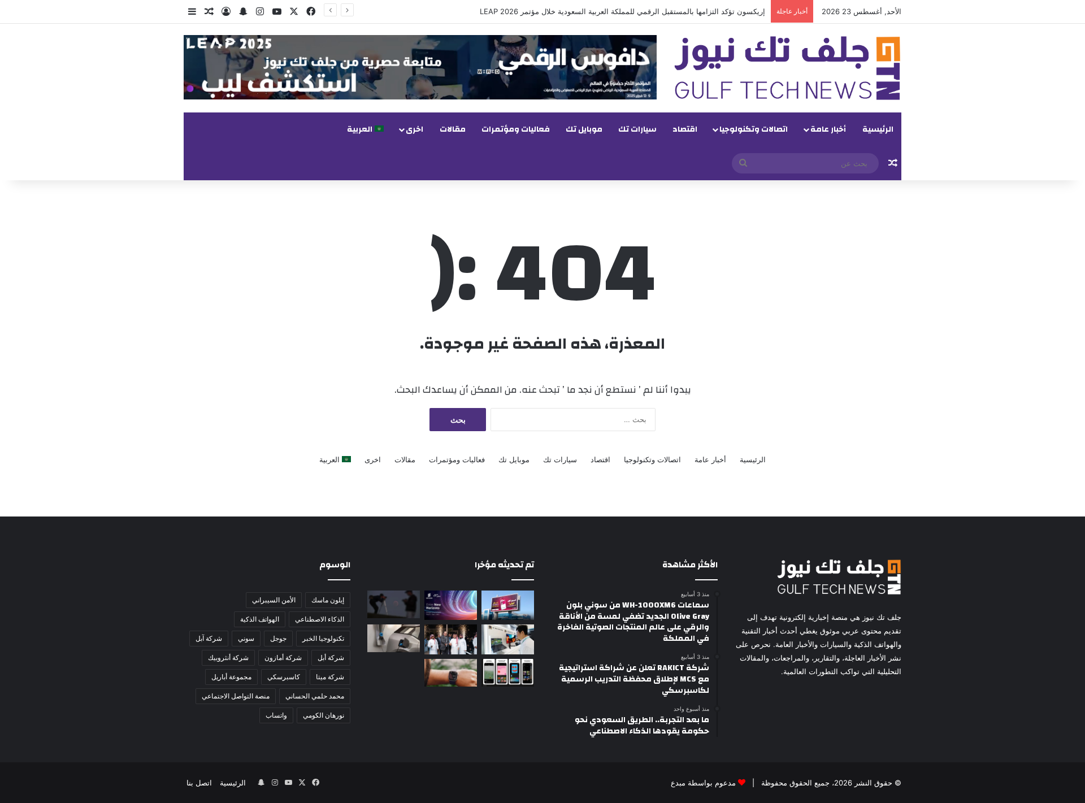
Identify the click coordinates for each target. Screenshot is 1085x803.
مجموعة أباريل (231, 676)
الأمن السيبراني (274, 600)
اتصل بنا (199, 782)
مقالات (453, 129)
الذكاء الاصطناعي (319, 619)
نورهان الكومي (323, 715)
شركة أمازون (283, 657)
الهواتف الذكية (259, 619)
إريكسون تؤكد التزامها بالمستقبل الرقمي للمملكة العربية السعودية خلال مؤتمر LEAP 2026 (622, 11)
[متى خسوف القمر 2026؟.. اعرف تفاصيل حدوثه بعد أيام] (393, 604)
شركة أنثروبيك (228, 657)
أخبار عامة (828, 129)
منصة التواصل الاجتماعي (236, 696)
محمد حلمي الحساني (314, 696)
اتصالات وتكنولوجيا (753, 129)
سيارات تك (637, 129)
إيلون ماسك (327, 600)
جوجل (278, 638)
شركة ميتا (330, 676)
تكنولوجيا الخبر (323, 638)
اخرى (414, 129)
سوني (246, 638)
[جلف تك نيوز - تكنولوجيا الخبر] (787, 68)
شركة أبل (331, 657)
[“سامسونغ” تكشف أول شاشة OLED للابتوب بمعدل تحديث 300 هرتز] (507, 639)
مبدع (678, 782)
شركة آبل (209, 638)
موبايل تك (584, 129)
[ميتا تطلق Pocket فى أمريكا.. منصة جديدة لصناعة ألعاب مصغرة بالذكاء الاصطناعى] (507, 673)
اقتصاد (684, 129)
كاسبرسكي (283, 676)
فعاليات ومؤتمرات (515, 129)
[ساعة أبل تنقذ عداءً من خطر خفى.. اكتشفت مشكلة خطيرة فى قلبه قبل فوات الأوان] (450, 673)
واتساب (276, 715)
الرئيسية (877, 129)
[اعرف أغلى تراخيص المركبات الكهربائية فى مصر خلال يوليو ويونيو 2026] (393, 638)
